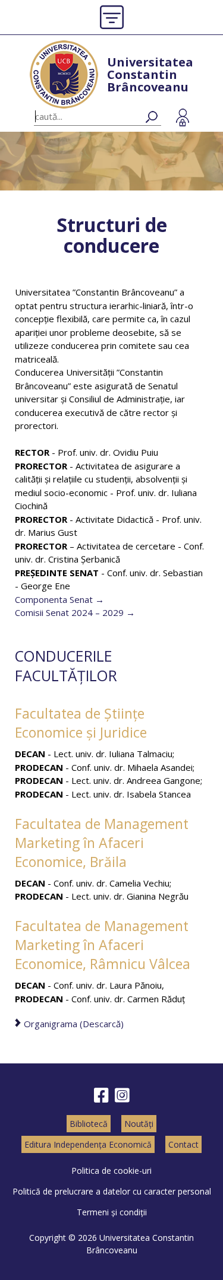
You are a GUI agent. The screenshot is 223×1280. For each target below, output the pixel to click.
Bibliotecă (89, 1123)
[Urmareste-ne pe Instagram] (122, 1095)
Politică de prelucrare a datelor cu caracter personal (111, 1191)
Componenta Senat (54, 599)
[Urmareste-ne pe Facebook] (101, 1095)
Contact (183, 1144)
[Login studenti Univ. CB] (182, 117)
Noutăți (138, 1123)
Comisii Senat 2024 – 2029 (69, 612)
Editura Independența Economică (88, 1144)
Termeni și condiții (112, 1212)
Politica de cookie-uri (111, 1170)
